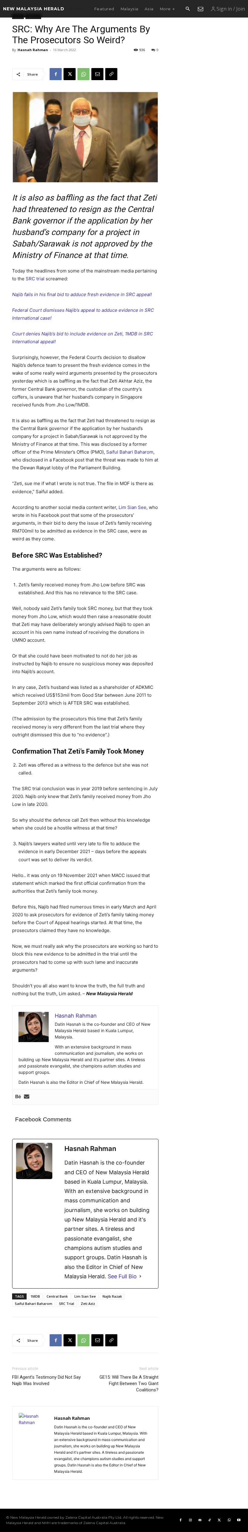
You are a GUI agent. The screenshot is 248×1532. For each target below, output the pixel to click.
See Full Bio (122, 1276)
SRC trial (35, 279)
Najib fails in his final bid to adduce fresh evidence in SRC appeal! (82, 294)
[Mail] (200, 1520)
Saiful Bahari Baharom (129, 452)
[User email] (26, 1097)
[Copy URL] (111, 74)
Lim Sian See (132, 507)
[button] (187, 9)
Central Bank (57, 1296)
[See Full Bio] (140, 1276)
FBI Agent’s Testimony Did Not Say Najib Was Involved (46, 1380)
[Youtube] (238, 1520)
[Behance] (18, 1097)
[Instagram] (190, 1520)
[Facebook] (56, 74)
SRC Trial (66, 1303)
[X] (70, 74)
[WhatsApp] (83, 74)
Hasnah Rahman (33, 49)
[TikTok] (209, 1520)
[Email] (97, 74)
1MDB (35, 1296)
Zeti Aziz (88, 1303)
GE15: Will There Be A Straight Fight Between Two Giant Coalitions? (129, 1383)
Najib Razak (112, 1296)
